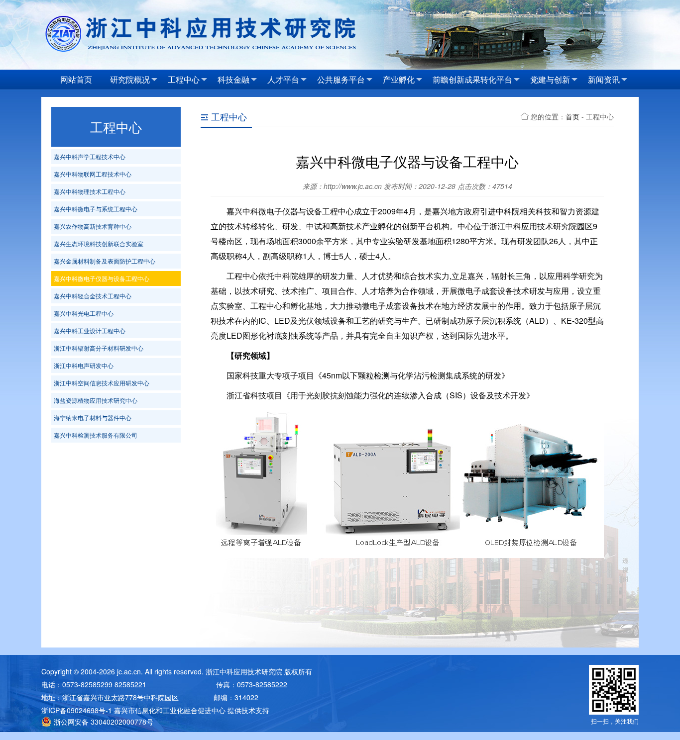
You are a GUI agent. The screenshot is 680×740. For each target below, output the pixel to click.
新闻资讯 (604, 79)
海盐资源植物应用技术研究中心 (95, 400)
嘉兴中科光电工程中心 (83, 313)
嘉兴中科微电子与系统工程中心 (95, 208)
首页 (572, 116)
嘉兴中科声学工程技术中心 (89, 156)
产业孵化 (399, 79)
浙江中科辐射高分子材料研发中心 (98, 348)
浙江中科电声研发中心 (83, 365)
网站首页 (76, 79)
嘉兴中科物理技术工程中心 (89, 191)
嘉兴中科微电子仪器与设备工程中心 (101, 278)
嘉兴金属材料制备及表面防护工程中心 (104, 261)
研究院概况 (130, 79)
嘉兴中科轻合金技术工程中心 (92, 295)
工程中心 (184, 79)
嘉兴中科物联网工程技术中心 (92, 174)
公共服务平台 (341, 79)
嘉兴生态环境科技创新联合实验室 (98, 243)
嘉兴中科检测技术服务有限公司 (95, 435)
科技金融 (233, 79)
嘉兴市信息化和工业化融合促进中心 (170, 710)
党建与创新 (550, 79)
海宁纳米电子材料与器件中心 (92, 417)
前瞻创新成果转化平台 (472, 79)
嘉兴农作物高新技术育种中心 (92, 226)
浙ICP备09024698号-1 (76, 710)
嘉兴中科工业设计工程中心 (89, 330)
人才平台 (283, 79)
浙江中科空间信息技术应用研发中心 (101, 382)
